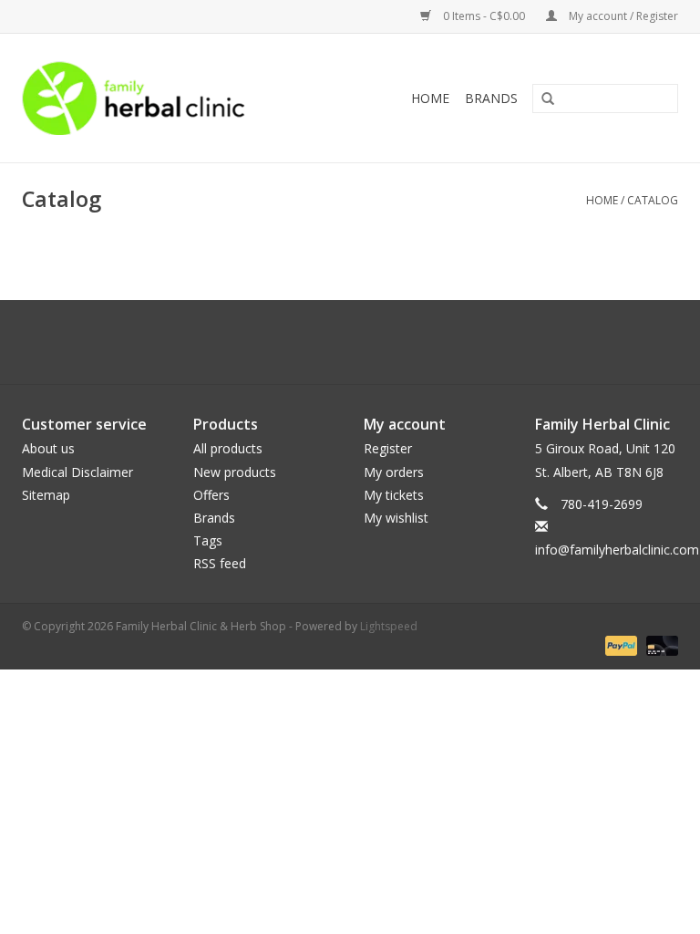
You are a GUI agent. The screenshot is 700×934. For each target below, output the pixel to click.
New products (234, 472)
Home (430, 98)
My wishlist (396, 517)
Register (388, 448)
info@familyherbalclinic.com (617, 549)
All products (227, 448)
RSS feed (219, 563)
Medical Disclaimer (77, 472)
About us (48, 448)
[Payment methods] (619, 644)
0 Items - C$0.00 (484, 16)
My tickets (394, 494)
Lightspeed (388, 626)
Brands (491, 98)
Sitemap (46, 494)
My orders (394, 472)
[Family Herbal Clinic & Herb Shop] (169, 98)
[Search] (541, 99)
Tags (207, 540)
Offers (211, 494)
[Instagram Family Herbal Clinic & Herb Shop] (366, 342)
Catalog (652, 200)
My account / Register (622, 16)
